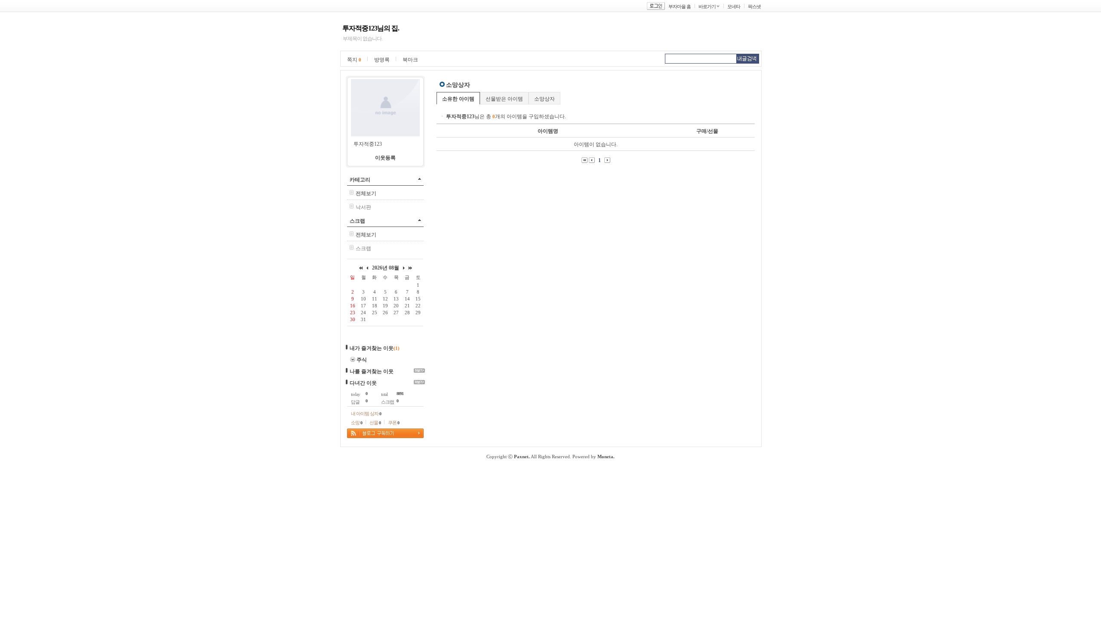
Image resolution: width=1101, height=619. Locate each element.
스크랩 (357, 221)
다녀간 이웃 (363, 383)
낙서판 (363, 207)
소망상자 (544, 99)
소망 (356, 422)
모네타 (733, 6)
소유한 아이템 (458, 99)
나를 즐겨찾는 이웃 (372, 371)
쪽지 (354, 60)
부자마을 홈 (679, 6)
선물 (375, 422)
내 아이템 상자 (366, 413)
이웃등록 (385, 158)
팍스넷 (754, 6)
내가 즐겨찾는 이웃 (372, 348)
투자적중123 (368, 144)
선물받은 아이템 (504, 99)
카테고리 (360, 180)
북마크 (410, 60)
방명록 (382, 60)
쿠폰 (393, 422)
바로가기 (707, 6)
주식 (362, 360)
